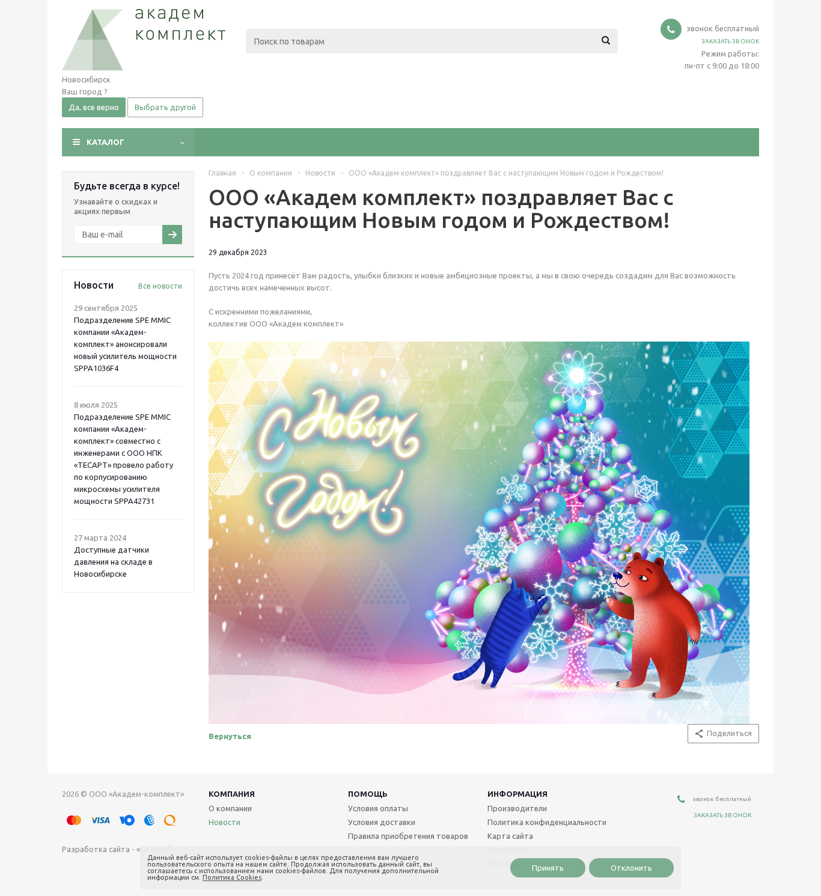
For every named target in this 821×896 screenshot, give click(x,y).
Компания (232, 794)
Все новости (160, 286)
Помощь (368, 794)
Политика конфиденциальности (546, 822)
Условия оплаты (378, 808)
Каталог (105, 142)
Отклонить (631, 868)
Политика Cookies (232, 877)
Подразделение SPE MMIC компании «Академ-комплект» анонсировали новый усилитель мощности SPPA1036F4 (125, 344)
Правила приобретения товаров (408, 836)
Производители (517, 808)
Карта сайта (510, 836)
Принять (548, 868)
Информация (517, 794)
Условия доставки (381, 822)
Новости (224, 822)
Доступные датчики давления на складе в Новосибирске (113, 561)
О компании (230, 808)
